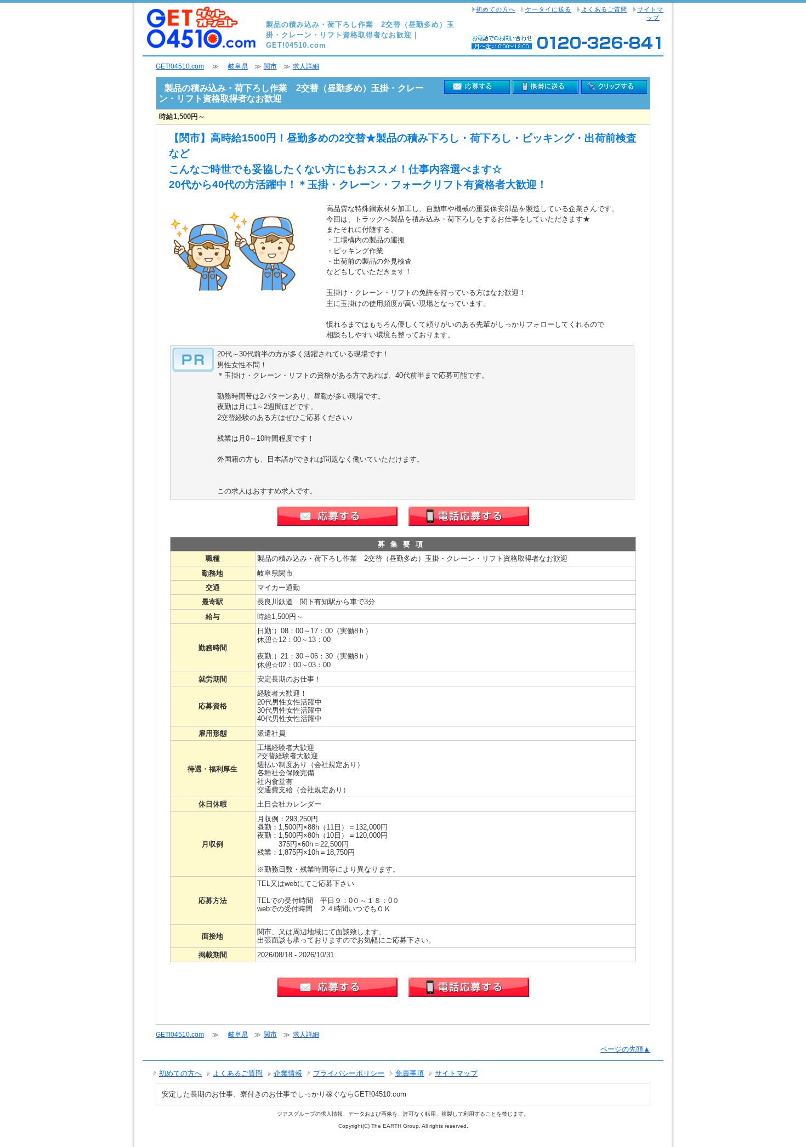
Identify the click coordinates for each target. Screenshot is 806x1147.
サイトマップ (650, 13)
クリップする (614, 87)
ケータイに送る (548, 9)
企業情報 (288, 1073)
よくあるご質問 (604, 9)
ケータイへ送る (545, 87)
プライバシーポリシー (348, 1073)
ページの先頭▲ (625, 1049)
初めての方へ (495, 9)
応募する (477, 87)
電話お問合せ (469, 516)
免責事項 (409, 1073)
